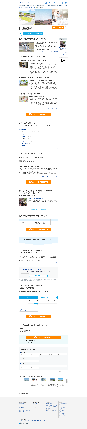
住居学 (53, 410)
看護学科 (23, 134)
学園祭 (31, 367)
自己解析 (28, 5)
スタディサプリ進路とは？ (63, 407)
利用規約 (60, 408)
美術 (51, 410)
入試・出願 (65, 5)
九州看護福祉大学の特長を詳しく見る (51, 108)
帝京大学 (41, 382)
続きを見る (64, 52)
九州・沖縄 (25, 411)
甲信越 (26, 410)
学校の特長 (41, 354)
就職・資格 (29, 33)
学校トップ (21, 33)
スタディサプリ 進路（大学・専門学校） (24, 7)
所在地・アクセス (49, 51)
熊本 (37, 7)
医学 (55, 410)
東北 (22, 410)
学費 (59, 354)
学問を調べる (48, 408)
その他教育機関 (53, 5)
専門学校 (48, 5)
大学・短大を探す (31, 7)
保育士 (52, 406)
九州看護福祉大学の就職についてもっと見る (49, 176)
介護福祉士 (55, 406)
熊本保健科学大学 (24, 382)
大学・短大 (44, 5)
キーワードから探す (62, 413)
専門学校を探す (35, 403)
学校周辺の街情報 (61, 414)
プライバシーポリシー (62, 409)
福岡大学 (58, 382)
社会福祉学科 (24, 136)
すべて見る (56, 148)
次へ (67, 381)
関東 (23, 410)
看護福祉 (21, 303)
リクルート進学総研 (26, 420)
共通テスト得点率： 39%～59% (48, 297)
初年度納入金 (56, 51)
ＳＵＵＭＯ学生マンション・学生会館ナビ (41, 420)
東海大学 (49, 382)
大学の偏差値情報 (21, 407)
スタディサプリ (21, 420)
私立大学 (35, 7)
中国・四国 (22, 411)
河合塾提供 (56, 294)
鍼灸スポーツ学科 (25, 143)
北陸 (29, 410)
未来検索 (24, 5)
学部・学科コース (25, 33)
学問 (38, 5)
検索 (46, 3)
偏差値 (41, 33)
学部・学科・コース (42, 51)
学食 (22, 367)
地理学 (47, 410)
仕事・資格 (34, 5)
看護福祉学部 (23, 129)
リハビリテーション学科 (26, 141)
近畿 (20, 411)
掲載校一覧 (60, 412)
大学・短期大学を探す (22, 403)
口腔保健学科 (24, 145)
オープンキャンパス (60, 5)
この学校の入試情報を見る (38, 275)
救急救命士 (47, 405)
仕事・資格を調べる (49, 403)
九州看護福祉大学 (25, 28)
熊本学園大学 (33, 382)
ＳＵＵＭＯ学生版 (32, 420)
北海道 (20, 410)
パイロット (49, 406)
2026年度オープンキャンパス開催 (36, 198)
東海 (27, 410)
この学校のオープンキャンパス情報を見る (38, 209)
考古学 (49, 410)
